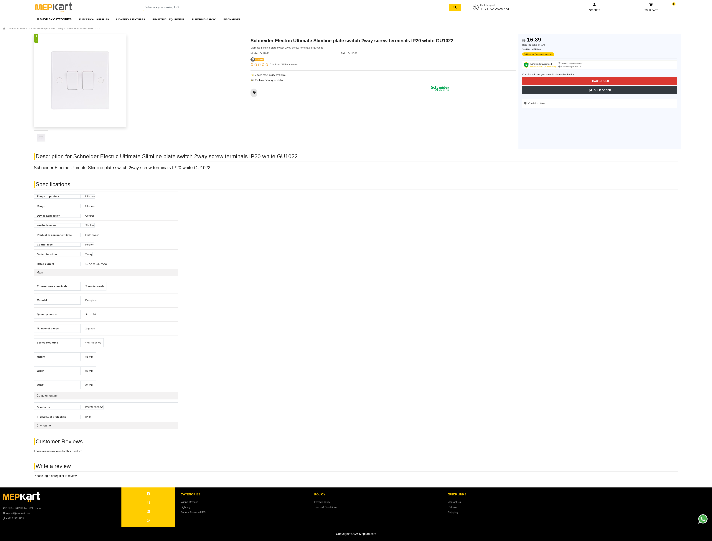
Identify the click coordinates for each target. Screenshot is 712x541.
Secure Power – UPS (193, 512)
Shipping (453, 512)
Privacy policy (322, 501)
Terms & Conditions (325, 507)
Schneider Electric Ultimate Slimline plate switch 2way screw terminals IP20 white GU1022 (54, 28)
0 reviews (275, 64)
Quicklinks (457, 494)
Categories (190, 494)
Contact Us (454, 501)
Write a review (289, 64)
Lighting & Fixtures (130, 19)
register (59, 475)
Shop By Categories (55, 19)
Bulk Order (602, 90)
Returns (452, 507)
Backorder (600, 80)
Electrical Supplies (94, 19)
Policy (319, 494)
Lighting (185, 507)
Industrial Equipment (168, 19)
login (47, 475)
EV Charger (231, 19)
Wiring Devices (189, 501)
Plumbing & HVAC (204, 19)
